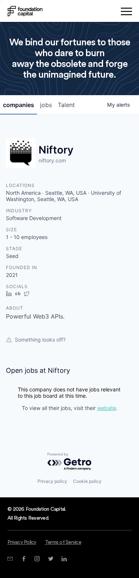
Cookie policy (87, 481)
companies (18, 105)
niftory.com (52, 160)
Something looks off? (40, 339)
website (106, 408)
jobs (46, 105)
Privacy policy (52, 481)
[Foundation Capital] (25, 11)
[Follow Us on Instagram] (36, 558)
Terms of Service (63, 542)
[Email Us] (9, 558)
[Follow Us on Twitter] (50, 558)
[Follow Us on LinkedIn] (64, 558)
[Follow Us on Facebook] (23, 558)
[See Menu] (126, 12)
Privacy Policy (21, 542)
